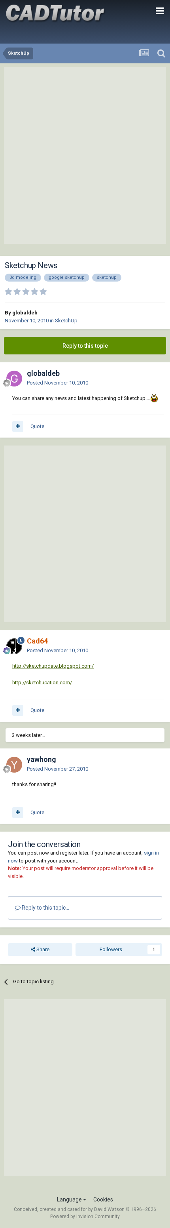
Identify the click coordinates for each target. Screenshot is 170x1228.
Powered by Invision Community (85, 1216)
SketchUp (66, 321)
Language (70, 1199)
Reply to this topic (85, 346)
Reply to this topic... (45, 907)
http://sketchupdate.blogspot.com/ (53, 666)
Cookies (103, 1199)
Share (42, 949)
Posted (57, 383)
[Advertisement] (85, 155)
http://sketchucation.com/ (42, 682)
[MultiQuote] (17, 426)
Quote (37, 426)
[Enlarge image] (154, 398)
